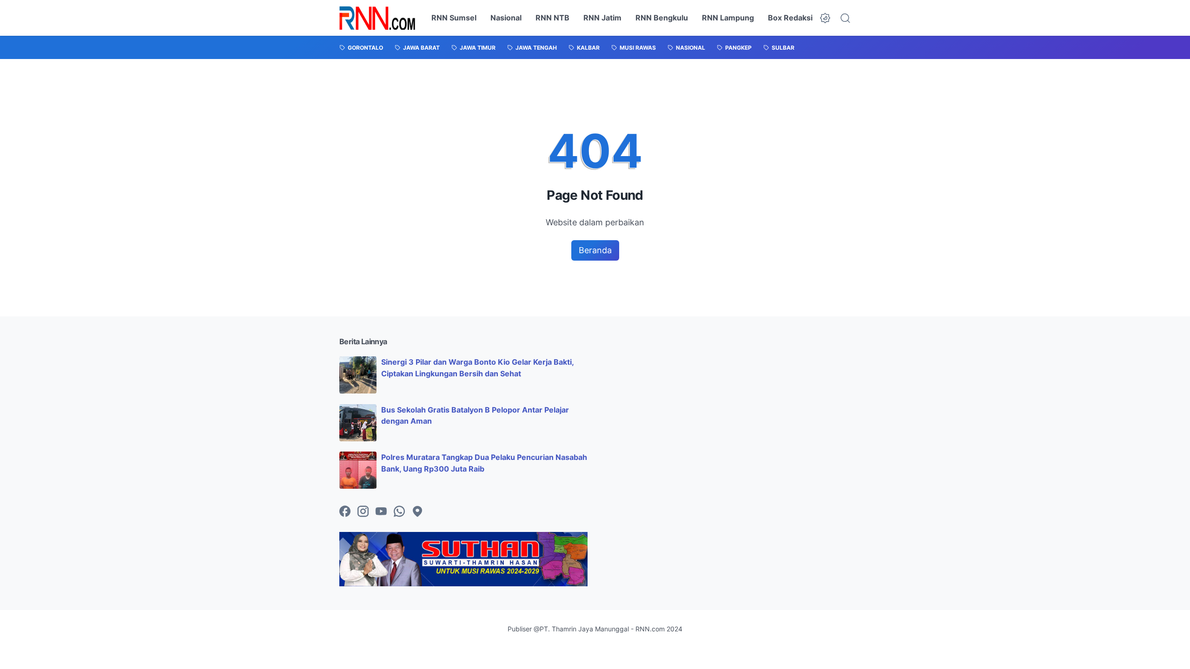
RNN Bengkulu (661, 17)
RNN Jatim (602, 17)
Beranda (595, 250)
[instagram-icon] (363, 512)
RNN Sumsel (453, 17)
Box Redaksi (790, 17)
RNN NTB (552, 17)
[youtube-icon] (381, 512)
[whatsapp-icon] (399, 512)
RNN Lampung (728, 17)
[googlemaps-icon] (417, 512)
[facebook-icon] (344, 512)
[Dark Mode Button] (825, 18)
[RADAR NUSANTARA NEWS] (377, 18)
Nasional (506, 17)
